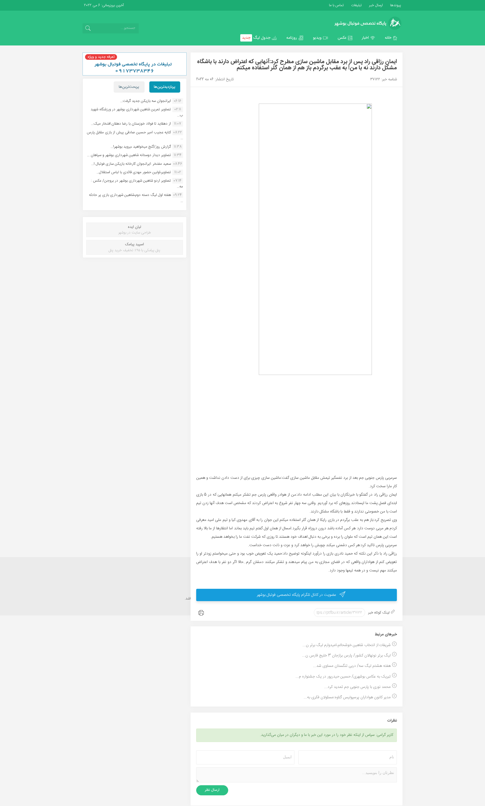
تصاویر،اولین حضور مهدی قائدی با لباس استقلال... (134, 172)
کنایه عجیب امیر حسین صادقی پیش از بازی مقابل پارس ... (135, 135)
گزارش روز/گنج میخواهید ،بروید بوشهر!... (141, 147)
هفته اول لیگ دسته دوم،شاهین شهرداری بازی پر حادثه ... (136, 198)
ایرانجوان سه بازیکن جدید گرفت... (145, 101)
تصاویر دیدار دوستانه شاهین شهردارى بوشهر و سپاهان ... (129, 155)
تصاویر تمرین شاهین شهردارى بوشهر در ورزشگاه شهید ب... (137, 112)
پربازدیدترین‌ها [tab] (164, 87)
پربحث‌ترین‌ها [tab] (129, 87)
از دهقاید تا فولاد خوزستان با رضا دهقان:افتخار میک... (131, 124)
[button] (391, 38)
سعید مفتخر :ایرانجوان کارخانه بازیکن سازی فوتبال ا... (131, 164)
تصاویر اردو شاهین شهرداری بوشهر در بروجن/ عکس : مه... (137, 183)
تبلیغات (356, 5)
